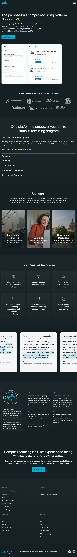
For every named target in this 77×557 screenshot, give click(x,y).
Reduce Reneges (6, 510)
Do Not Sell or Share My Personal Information (43, 551)
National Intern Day (45, 534)
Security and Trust (7, 527)
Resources (5, 514)
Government (5, 507)
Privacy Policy (24, 551)
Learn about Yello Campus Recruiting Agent (16, 149)
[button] (38, 137)
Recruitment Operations (8, 500)
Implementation (44, 491)
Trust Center (5, 531)
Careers (42, 521)
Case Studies (5, 524)
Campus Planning (7, 503)
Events (3, 497)
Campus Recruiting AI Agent (10, 491)
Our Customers (44, 527)
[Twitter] (69, 551)
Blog (3, 521)
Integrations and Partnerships (48, 494)
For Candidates (44, 531)
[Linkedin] (73, 551)
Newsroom (43, 537)
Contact (42, 524)
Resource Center (6, 518)
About (41, 518)
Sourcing (4, 494)
